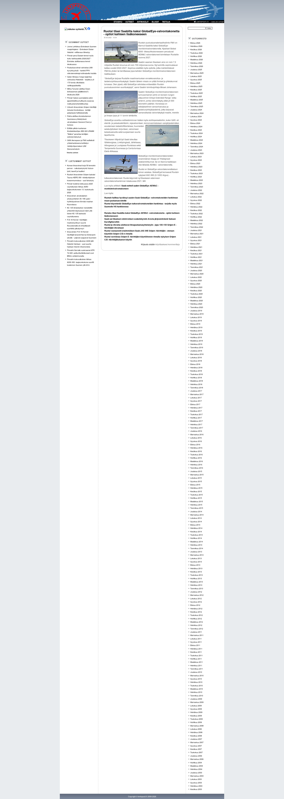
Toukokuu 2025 (196, 93)
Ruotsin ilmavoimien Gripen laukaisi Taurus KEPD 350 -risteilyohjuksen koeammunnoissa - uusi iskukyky (81, 177)
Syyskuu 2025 (196, 79)
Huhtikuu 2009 (196, 722)
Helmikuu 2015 (196, 504)
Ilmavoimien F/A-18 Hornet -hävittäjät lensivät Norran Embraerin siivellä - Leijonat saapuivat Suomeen (81, 234)
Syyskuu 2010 (196, 678)
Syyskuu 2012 (196, 601)
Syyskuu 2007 (196, 745)
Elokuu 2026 (195, 42)
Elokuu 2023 (195, 163)
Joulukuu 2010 (196, 672)
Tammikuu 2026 (196, 66)
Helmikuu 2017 (196, 424)
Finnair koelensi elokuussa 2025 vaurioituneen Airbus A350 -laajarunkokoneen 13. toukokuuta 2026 (80, 188)
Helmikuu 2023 (196, 183)
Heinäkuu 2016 (196, 447)
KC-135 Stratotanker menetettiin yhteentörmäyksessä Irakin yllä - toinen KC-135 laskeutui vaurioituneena (80, 212)
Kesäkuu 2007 (196, 749)
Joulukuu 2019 (196, 310)
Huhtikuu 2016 (196, 457)
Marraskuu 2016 (196, 434)
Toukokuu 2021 (196, 253)
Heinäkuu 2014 (196, 528)
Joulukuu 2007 (196, 739)
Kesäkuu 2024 (196, 130)
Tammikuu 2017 (196, 427)
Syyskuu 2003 (196, 782)
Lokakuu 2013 (196, 558)
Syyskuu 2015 (196, 481)
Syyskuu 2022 (196, 200)
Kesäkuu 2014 (196, 531)
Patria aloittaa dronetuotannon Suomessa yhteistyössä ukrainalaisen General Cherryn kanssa (79, 120)
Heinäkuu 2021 (196, 247)
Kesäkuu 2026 (196, 49)
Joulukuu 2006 (196, 755)
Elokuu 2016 (195, 444)
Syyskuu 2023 (196, 160)
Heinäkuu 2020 (196, 287)
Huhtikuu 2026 (196, 56)
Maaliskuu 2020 (196, 300)
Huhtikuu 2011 (196, 658)
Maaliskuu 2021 (196, 260)
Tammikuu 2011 (196, 668)
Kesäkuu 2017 (196, 411)
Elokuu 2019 (195, 323)
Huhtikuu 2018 (196, 377)
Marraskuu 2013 (196, 555)
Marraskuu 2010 (196, 675)
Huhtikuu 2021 (196, 257)
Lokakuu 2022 (196, 196)
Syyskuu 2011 (196, 642)
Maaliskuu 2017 (196, 421)
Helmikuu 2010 (196, 692)
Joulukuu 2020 (196, 270)
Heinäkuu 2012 (196, 608)
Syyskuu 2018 (196, 360)
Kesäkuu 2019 (196, 330)
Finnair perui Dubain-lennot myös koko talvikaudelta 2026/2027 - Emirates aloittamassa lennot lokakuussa (80, 59)
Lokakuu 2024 (196, 116)
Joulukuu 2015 (196, 471)
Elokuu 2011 (195, 645)
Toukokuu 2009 (196, 719)
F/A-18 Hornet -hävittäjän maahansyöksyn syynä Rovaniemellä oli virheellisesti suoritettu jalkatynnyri (78, 224)
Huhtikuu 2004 (196, 762)
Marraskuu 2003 (196, 775)
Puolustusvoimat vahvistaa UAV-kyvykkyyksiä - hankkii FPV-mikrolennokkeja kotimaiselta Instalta (81, 70)
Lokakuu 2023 (196, 156)
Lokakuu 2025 (196, 76)
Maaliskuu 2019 (196, 340)
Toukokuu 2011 (196, 655)
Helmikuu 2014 (196, 544)
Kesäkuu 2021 (196, 250)
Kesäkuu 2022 (196, 210)
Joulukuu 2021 (196, 230)
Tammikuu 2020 (196, 307)
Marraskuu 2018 (196, 354)
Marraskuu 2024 (196, 113)
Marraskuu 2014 (196, 514)
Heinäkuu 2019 (196, 327)
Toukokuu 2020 (196, 293)
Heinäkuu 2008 (196, 732)
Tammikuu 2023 (196, 186)
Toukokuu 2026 (196, 53)
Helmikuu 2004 (196, 769)
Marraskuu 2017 (196, 394)
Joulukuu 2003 (196, 772)
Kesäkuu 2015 (196, 491)
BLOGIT (155, 21)
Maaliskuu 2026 (196, 59)
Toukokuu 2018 (196, 374)
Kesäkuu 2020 (196, 290)
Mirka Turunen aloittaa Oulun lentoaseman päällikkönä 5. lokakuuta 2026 (78, 91)
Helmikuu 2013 (196, 585)
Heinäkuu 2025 (196, 86)
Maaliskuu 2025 (196, 99)
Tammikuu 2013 (196, 588)
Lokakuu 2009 (196, 705)
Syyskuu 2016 (196, 441)
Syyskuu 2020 (196, 280)
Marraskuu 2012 (196, 595)
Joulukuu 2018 (196, 350)
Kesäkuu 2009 (196, 715)
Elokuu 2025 (195, 83)
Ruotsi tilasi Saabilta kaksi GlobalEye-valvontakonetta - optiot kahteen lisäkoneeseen (141, 32)
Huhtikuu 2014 (196, 538)
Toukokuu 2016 (196, 454)
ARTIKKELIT (143, 21)
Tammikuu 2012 (196, 628)
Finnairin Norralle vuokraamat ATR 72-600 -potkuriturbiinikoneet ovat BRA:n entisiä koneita (81, 253)
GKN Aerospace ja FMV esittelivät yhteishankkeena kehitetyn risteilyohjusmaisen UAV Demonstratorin (80, 144)
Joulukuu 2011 (196, 632)
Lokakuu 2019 (196, 317)
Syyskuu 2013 (196, 561)
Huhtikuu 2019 (196, 337)
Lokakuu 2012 (196, 598)
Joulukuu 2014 (196, 511)
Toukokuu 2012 (196, 615)
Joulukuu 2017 (196, 390)
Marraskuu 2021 (196, 233)
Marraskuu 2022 (196, 193)
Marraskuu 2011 (196, 635)
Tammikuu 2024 (196, 146)
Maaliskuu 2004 (196, 765)
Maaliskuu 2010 (196, 688)
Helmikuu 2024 (196, 143)
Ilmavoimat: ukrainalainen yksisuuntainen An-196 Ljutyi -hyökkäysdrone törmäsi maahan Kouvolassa (80, 200)
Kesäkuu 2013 (196, 571)
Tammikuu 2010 (196, 695)
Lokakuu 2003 (196, 779)
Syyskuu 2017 (196, 401)
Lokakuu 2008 (196, 729)
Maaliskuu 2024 (196, 140)
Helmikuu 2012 (196, 625)
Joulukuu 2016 (196, 431)
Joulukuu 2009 (196, 698)
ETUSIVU (118, 21)
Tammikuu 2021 (196, 267)
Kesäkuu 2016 (196, 451)
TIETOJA (166, 21)
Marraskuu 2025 (196, 73)
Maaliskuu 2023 (196, 180)
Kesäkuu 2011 (196, 652)
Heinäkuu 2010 (196, 682)
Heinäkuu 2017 (196, 407)
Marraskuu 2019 (196, 313)
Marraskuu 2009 (196, 702)
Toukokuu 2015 (196, 494)
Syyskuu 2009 (196, 709)
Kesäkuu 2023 (196, 170)
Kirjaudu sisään (148, 244)
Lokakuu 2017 (196, 397)
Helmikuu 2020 (196, 303)
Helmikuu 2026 (196, 63)
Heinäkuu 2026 (196, 46)
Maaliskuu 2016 (196, 461)
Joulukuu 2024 (196, 109)
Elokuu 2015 (195, 484)
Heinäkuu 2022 (196, 206)
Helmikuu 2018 (196, 384)
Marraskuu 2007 (196, 742)
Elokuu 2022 (195, 203)
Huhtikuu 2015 (196, 498)
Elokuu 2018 (195, 364)
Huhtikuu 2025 (196, 96)
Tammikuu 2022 (196, 227)
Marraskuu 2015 (196, 474)
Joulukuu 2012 (196, 591)
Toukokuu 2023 (196, 173)
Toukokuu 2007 (196, 752)
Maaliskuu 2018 (196, 380)
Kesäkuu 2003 (196, 789)
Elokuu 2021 (195, 243)
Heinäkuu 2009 (196, 712)
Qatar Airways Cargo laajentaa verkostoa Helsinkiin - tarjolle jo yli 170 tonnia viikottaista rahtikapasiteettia (80, 81)
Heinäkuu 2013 (196, 568)
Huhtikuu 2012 (196, 618)
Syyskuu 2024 (196, 119)
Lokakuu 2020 (196, 277)
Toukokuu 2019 (196, 334)
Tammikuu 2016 (196, 467)
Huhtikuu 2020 (196, 297)
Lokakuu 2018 (196, 357)
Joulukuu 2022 (196, 190)
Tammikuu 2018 (196, 387)
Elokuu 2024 (195, 123)
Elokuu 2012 (195, 605)
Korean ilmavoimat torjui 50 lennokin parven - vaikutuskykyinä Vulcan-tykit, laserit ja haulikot (81, 168)
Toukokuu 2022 (196, 213)
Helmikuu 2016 (196, 464)
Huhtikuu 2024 (196, 136)
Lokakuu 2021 (196, 237)
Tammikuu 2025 (196, 106)
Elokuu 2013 (195, 565)
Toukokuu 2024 (196, 133)
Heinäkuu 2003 (196, 786)
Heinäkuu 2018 (196, 367)
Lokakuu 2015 (196, 478)
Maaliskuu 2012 (196, 621)
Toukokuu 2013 (196, 575)
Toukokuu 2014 (196, 534)
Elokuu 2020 (195, 283)
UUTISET (129, 21)
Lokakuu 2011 (196, 638)
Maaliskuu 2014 (196, 541)
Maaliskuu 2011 (196, 662)
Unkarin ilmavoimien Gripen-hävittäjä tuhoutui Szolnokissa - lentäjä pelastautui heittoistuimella (81, 110)
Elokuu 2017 (195, 404)
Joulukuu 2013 (196, 551)
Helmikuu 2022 (196, 223)
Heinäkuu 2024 (196, 126)
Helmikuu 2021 (196, 263)
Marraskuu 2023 (196, 153)
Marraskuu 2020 (196, 273)
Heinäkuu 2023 (196, 166)
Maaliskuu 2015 (196, 501)
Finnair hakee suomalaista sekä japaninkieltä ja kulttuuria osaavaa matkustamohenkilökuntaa (80, 100)
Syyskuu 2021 (196, 240)
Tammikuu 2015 (196, 508)
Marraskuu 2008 (196, 725)
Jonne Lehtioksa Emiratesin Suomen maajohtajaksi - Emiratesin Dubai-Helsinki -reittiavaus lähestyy (81, 49)
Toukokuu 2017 (196, 414)
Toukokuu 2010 (196, 685)
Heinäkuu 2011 (196, 648)
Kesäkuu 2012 (196, 611)
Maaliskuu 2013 (196, 581)
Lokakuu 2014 (196, 518)
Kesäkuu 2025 (196, 89)
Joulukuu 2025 (196, 69)
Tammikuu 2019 (196, 347)
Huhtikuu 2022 (196, 216)
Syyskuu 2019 (196, 320)
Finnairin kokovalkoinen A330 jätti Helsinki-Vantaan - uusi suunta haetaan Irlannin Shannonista (80, 244)
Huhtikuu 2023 (196, 176)
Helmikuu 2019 (196, 344)
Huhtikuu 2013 (196, 578)
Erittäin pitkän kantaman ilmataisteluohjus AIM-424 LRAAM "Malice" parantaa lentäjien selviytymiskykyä (80, 132)
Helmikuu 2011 (196, 665)
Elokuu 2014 (195, 524)
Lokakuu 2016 (196, 437)
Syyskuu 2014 (196, 521)
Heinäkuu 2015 (196, 488)
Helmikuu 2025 (196, 103)
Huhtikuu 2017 (196, 417)
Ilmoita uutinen (72, 153)
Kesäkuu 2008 (196, 735)
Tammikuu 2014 (196, 548)
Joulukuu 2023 (196, 150)
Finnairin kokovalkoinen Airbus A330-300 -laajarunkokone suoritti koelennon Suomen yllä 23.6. (80, 262)
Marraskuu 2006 (196, 759)
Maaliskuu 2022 (196, 220)
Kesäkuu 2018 (196, 370)
